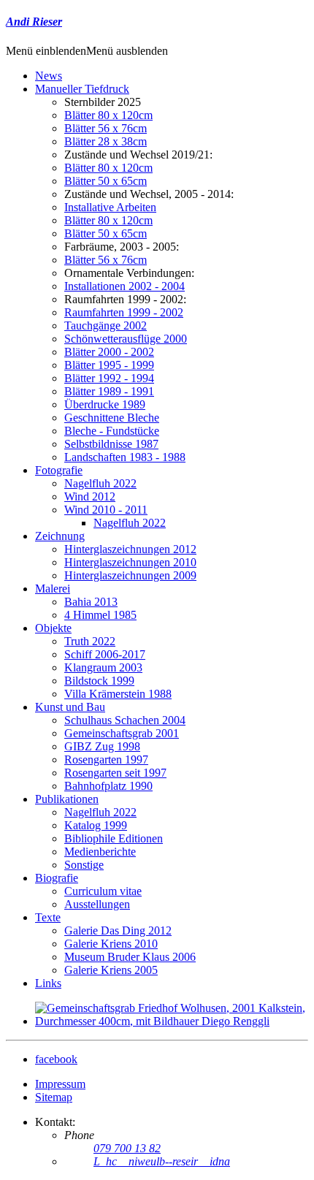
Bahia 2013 (91, 601)
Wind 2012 (89, 496)
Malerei (52, 588)
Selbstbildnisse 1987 (111, 444)
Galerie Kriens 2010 (111, 943)
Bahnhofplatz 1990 (108, 786)
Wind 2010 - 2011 (106, 509)
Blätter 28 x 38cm (105, 141)
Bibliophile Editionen (113, 838)
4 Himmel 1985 (100, 615)
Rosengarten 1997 (106, 759)
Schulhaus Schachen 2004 (124, 720)
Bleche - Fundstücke (111, 431)
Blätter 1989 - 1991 (109, 391)
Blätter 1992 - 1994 (109, 378)
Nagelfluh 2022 (100, 483)
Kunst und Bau (70, 707)
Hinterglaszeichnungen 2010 (130, 562)
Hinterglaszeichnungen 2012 (130, 549)
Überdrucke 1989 (104, 404)
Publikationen (67, 799)
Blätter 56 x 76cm (105, 128)
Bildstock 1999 (99, 680)
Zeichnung (60, 536)
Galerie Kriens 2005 (111, 970)
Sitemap (53, 1097)
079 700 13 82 (127, 1148)
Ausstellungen (97, 904)
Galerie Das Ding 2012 (118, 930)
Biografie (56, 878)
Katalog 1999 (95, 825)
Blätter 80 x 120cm (108, 115)
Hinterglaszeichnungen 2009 (130, 575)
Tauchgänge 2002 (105, 325)
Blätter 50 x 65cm (105, 181)
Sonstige (84, 865)
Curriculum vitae (103, 891)
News (48, 75)
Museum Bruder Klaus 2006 (130, 957)
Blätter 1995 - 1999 (109, 365)
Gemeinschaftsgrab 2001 (121, 733)
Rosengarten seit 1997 (115, 772)
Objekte (53, 628)
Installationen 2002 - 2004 (124, 286)
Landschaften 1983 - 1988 (124, 457)
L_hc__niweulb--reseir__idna (161, 1161)
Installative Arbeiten (110, 207)
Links (48, 983)
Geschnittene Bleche (111, 417)
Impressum (60, 1084)
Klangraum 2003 (103, 667)
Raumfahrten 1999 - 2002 (123, 312)
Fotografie (59, 470)
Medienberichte (100, 851)
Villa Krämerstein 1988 (118, 694)
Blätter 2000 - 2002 (109, 352)
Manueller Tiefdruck (82, 89)
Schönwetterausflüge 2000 (125, 338)
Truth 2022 (89, 641)
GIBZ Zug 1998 (102, 746)
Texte (48, 917)
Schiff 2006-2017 (104, 654)
